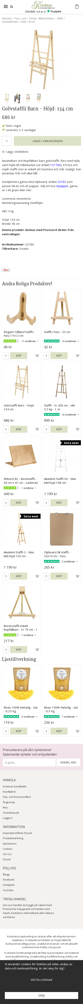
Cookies (7, 849)
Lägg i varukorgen (48, 141)
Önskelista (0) (11, 812)
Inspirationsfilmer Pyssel (17, 833)
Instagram (9, 884)
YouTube (8, 890)
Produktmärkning (13, 838)
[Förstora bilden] (41, 59)
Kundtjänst (9, 791)
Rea (5, 807)
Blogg (6, 874)
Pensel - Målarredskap (41, 18)
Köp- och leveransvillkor (17, 797)
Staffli (60, 18)
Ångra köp (9, 802)
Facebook (8, 879)
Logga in (8, 818)
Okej (41, 995)
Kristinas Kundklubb (14, 786)
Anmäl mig (68, 762)
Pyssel (7, 859)
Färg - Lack (20, 18)
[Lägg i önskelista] (37, 356)
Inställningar (41, 980)
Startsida (7, 18)
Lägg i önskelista (17, 151)
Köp (18, 355)
